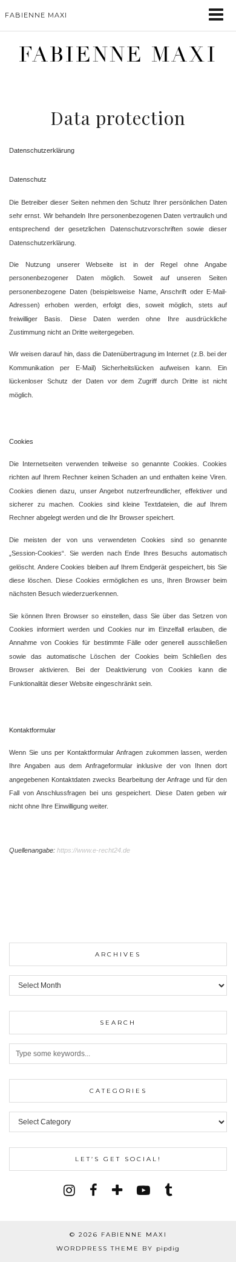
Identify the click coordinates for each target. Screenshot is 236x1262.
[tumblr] (168, 1190)
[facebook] (93, 1190)
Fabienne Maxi (118, 55)
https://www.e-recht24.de (93, 850)
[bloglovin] (117, 1190)
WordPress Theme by (118, 1248)
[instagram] (69, 1190)
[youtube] (143, 1190)
